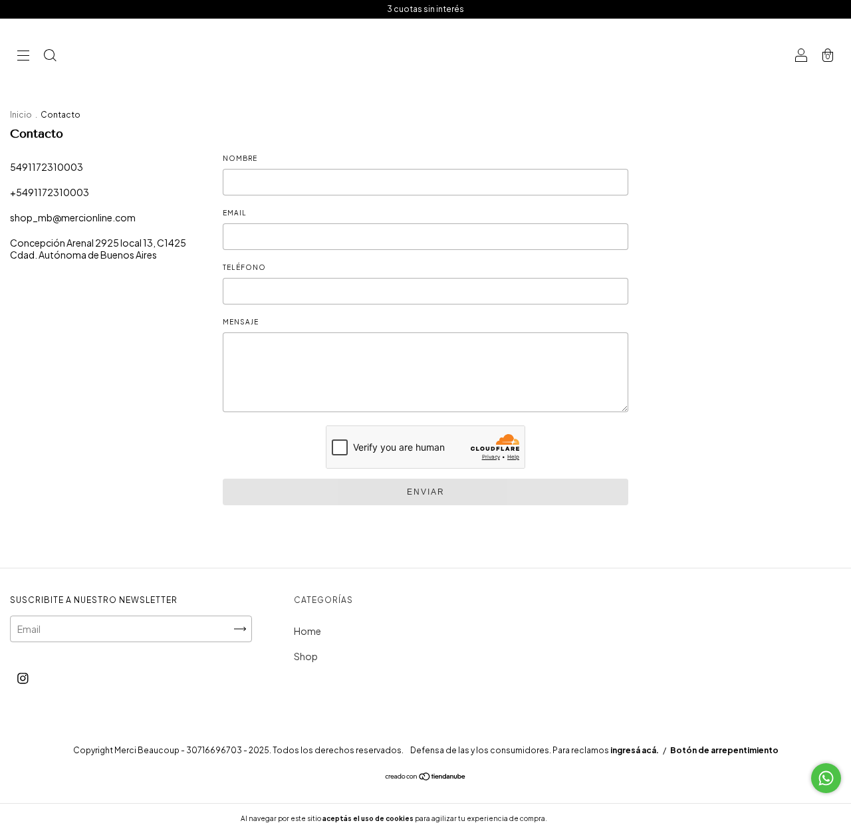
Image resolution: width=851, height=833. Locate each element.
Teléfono (244, 267)
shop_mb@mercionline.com (73, 217)
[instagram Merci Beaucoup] (23, 677)
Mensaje (241, 322)
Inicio (21, 115)
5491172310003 (46, 167)
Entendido (584, 818)
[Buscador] (50, 56)
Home (307, 631)
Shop (306, 656)
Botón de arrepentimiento (724, 750)
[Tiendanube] (425, 777)
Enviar (426, 492)
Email (235, 213)
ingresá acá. (634, 750)
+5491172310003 (49, 192)
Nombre (240, 158)
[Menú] (23, 56)
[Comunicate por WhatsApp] (826, 778)
